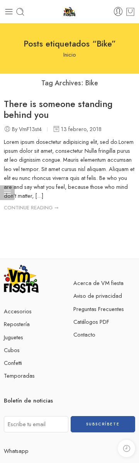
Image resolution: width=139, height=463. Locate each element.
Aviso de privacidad (97, 296)
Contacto (84, 334)
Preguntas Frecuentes (98, 309)
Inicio (69, 54)
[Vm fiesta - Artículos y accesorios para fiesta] (70, 12)
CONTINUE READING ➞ (31, 207)
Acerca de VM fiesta (98, 283)
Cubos (12, 350)
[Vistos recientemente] (126, 448)
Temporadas (19, 375)
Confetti (13, 363)
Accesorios (18, 311)
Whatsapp (16, 451)
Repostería (17, 324)
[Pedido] (130, 12)
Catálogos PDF (91, 322)
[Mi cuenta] (118, 11)
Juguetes (13, 337)
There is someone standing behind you (58, 109)
